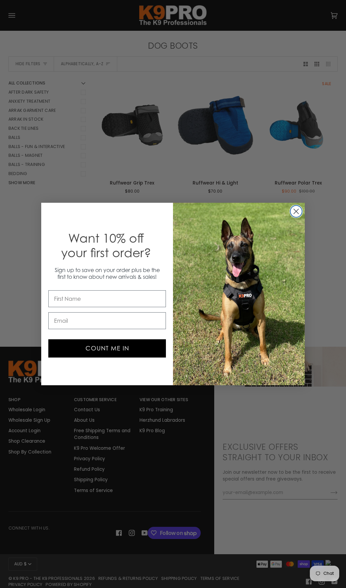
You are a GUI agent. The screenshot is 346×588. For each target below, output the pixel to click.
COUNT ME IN (107, 348)
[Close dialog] (296, 211)
